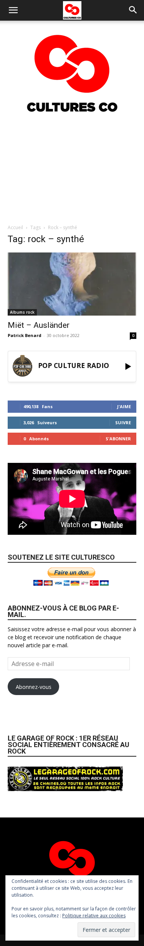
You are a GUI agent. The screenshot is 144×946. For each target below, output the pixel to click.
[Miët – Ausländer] (72, 284)
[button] (13, 10)
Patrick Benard (24, 335)
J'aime (124, 406)
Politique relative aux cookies (94, 915)
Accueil (15, 227)
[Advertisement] (72, 168)
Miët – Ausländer (39, 325)
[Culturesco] (72, 68)
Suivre (123, 422)
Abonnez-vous (33, 686)
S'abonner (118, 438)
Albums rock (22, 312)
